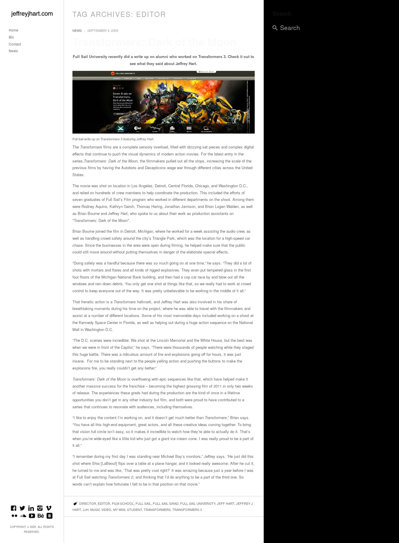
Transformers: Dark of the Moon (154, 41)
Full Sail (143, 503)
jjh (86, 509)
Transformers (157, 509)
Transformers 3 (187, 509)
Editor (104, 503)
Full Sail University (197, 503)
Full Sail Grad (165, 503)
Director (87, 503)
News (13, 51)
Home (13, 30)
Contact (15, 44)
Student (134, 509)
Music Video (100, 509)
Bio (11, 37)
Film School (123, 503)
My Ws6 (119, 509)
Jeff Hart (225, 503)
